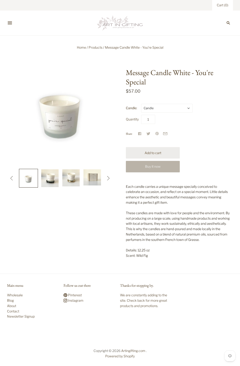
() (222, 5)
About (11, 306)
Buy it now (153, 166)
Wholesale (15, 295)
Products (95, 47)
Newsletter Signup (21, 316)
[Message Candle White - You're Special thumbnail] (28, 178)
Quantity (132, 119)
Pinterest (74, 295)
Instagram (75, 300)
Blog (10, 300)
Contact (13, 311)
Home (81, 47)
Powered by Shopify (120, 356)
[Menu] (10, 23)
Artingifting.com (133, 351)
